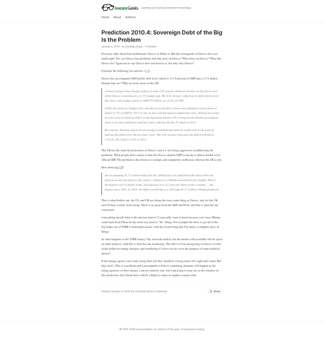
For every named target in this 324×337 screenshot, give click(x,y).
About (117, 17)
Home (105, 17)
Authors (130, 17)
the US (119, 167)
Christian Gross (134, 46)
